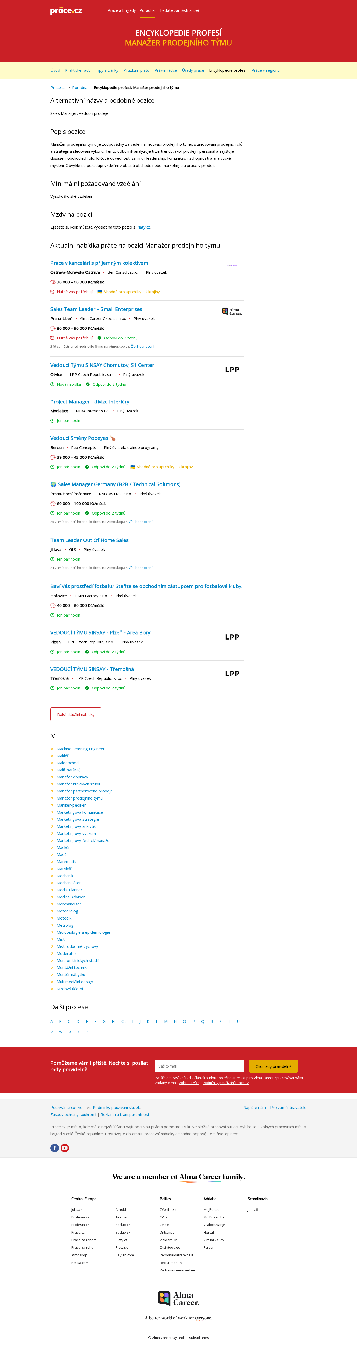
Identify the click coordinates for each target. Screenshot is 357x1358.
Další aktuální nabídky (76, 714)
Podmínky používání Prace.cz (226, 1082)
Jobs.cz (76, 1209)
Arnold (121, 1209)
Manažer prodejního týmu (80, 798)
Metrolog (65, 925)
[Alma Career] (178, 1298)
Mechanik (65, 875)
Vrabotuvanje (214, 1224)
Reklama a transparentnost (125, 1114)
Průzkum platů (136, 70)
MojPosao (212, 1209)
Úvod (55, 70)
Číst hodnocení (142, 346)
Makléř (63, 755)
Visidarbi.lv (168, 1239)
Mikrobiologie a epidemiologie (83, 932)
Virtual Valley (214, 1239)
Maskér (63, 847)
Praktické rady (78, 70)
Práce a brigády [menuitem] (122, 10)
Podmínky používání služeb (116, 1107)
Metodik (64, 918)
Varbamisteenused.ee (177, 1270)
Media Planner (69, 889)
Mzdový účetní (70, 988)
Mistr (61, 939)
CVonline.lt (168, 1209)
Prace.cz (58, 87)
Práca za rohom (83, 1239)
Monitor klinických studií (78, 960)
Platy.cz (143, 227)
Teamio (121, 1217)
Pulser (209, 1247)
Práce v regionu (265, 70)
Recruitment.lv (171, 1262)
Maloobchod (68, 762)
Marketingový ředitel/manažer (84, 840)
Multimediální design (75, 981)
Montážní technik (72, 967)
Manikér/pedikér (71, 805)
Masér (62, 854)
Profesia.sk (80, 1217)
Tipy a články (107, 70)
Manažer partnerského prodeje (85, 791)
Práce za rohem (83, 1247)
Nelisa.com (80, 1262)
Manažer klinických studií (78, 783)
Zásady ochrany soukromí (73, 1114)
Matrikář (64, 868)
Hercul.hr (211, 1232)
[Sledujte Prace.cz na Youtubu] (65, 1148)
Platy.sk (122, 1247)
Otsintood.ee (170, 1247)
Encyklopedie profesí (227, 70)
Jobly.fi (253, 1209)
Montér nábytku (71, 974)
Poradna (79, 87)
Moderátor (66, 953)
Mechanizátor (69, 882)
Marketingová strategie (78, 819)
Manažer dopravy (72, 776)
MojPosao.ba (214, 1217)
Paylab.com (125, 1255)
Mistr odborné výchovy (77, 946)
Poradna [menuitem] (147, 10)
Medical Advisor (71, 896)
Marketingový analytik (76, 826)
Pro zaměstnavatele (288, 1107)
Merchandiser (69, 903)
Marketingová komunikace (80, 812)
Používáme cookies (67, 1107)
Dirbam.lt (167, 1232)
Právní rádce (165, 70)
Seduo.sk (123, 1232)
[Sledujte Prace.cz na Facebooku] (54, 1148)
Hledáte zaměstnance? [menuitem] (179, 10)
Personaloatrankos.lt (176, 1255)
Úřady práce (193, 70)
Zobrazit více (189, 1082)
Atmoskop (79, 1255)
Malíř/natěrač (68, 769)
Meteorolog (67, 911)
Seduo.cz (123, 1224)
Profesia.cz (80, 1224)
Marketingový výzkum (76, 833)
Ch (123, 1021)
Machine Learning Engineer (81, 748)
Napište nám (254, 1107)
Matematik (66, 861)
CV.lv (163, 1217)
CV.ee (164, 1224)
